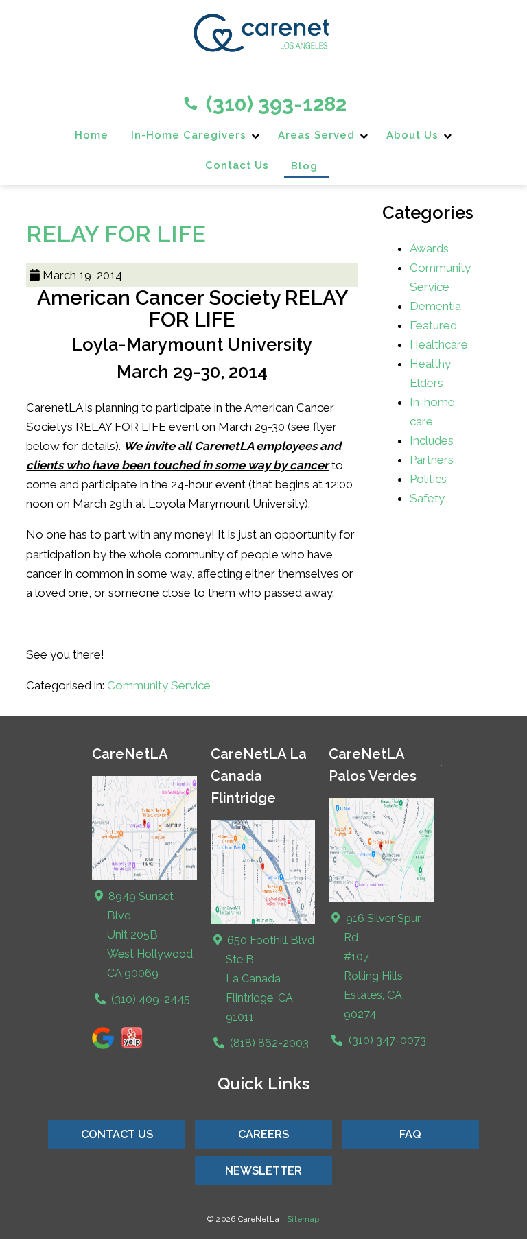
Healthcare (439, 344)
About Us (412, 135)
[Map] (144, 877)
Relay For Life (116, 234)
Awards (429, 248)
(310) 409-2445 (149, 999)
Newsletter (263, 1170)
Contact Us (237, 165)
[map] (263, 921)
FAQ (410, 1134)
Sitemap (303, 1219)
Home (91, 135)
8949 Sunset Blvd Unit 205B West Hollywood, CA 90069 (150, 935)
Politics (428, 479)
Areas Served (316, 135)
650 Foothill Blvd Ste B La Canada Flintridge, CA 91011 (269, 979)
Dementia (435, 306)
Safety (427, 498)
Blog (304, 166)
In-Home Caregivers (188, 135)
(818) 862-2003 (268, 1043)
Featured (433, 325)
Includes (432, 440)
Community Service (159, 685)
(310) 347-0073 (385, 1040)
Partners (432, 460)
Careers (263, 1134)
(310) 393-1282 (274, 104)
